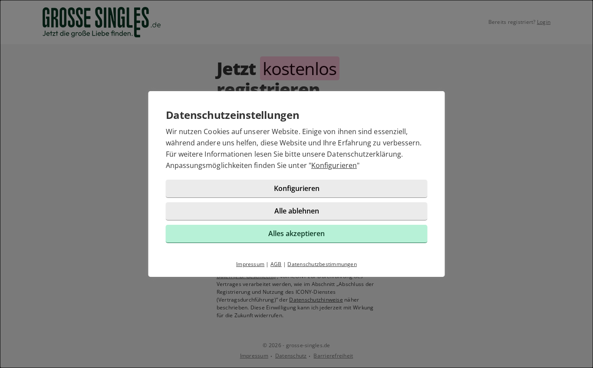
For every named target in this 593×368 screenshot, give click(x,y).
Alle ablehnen (296, 211)
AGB (276, 264)
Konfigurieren (334, 165)
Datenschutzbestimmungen (322, 264)
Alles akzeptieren (296, 233)
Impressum (250, 264)
